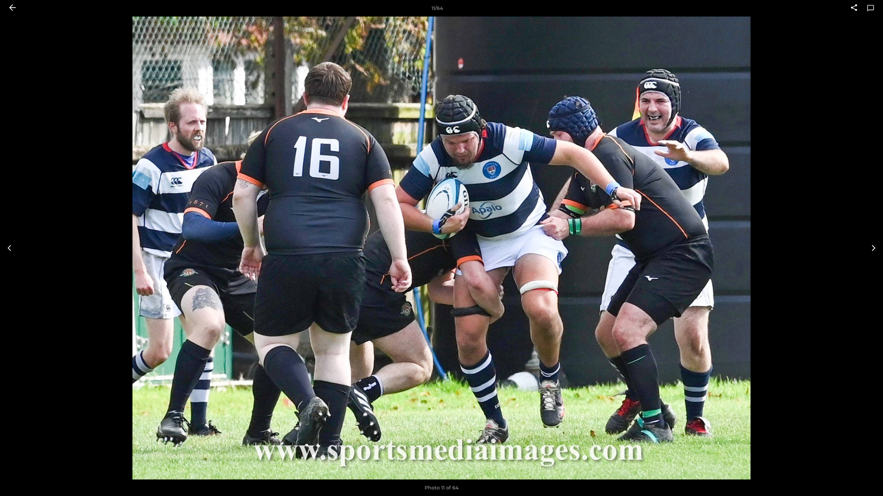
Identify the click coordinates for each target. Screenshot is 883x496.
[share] (854, 8)
